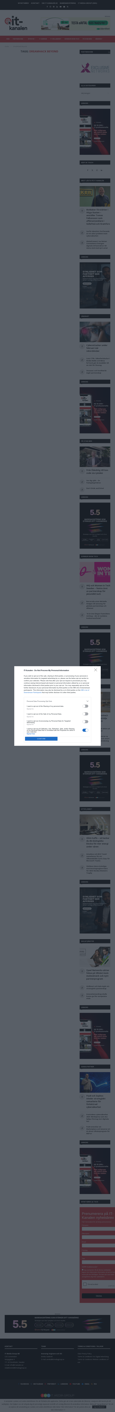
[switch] (85, 706)
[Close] (96, 670)
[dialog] (57, 706)
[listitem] (57, 701)
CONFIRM (41, 739)
